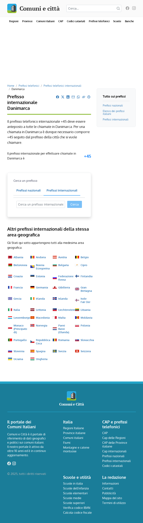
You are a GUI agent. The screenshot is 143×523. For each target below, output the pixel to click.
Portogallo (20, 340)
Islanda (63, 298)
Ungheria (41, 359)
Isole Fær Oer (85, 300)
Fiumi (66, 443)
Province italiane (74, 433)
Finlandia (87, 276)
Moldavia (86, 317)
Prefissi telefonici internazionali (62, 85)
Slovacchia (87, 340)
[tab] (28, 191)
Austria (62, 257)
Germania (42, 287)
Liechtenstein (66, 309)
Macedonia (43, 317)
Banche (129, 21)
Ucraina (18, 359)
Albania (18, 257)
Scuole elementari (75, 493)
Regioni (13, 21)
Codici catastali (76, 21)
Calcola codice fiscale (77, 512)
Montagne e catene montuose (76, 449)
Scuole (117, 21)
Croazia (18, 276)
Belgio (85, 257)
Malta (62, 317)
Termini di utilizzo (114, 503)
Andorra (41, 257)
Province (27, 21)
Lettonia (41, 309)
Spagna (40, 351)
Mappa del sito (112, 498)
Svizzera (86, 351)
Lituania (85, 309)
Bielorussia (20, 265)
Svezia (62, 351)
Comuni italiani (45, 21)
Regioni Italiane (73, 428)
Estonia (40, 276)
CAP (60, 21)
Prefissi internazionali (115, 119)
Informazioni (110, 483)
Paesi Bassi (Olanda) (63, 329)
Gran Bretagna (86, 289)
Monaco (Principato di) (20, 329)
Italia (17, 309)
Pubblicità (109, 493)
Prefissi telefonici (99, 21)
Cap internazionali (114, 451)
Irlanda (40, 298)
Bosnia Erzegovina (43, 266)
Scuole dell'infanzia (76, 488)
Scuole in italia (73, 483)
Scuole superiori (74, 503)
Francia (18, 287)
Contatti (107, 488)
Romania (63, 340)
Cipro (84, 265)
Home (10, 85)
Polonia (85, 325)
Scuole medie (72, 498)
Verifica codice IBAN (76, 508)
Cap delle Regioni (113, 438)
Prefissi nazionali (113, 105)
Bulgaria (63, 265)
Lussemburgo (22, 317)
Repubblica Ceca (43, 341)
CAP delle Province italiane (114, 444)
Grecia (17, 298)
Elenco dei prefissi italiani (114, 112)
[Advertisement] (71, 56)
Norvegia (41, 325)
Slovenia (19, 351)
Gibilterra (64, 287)
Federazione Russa (66, 277)
